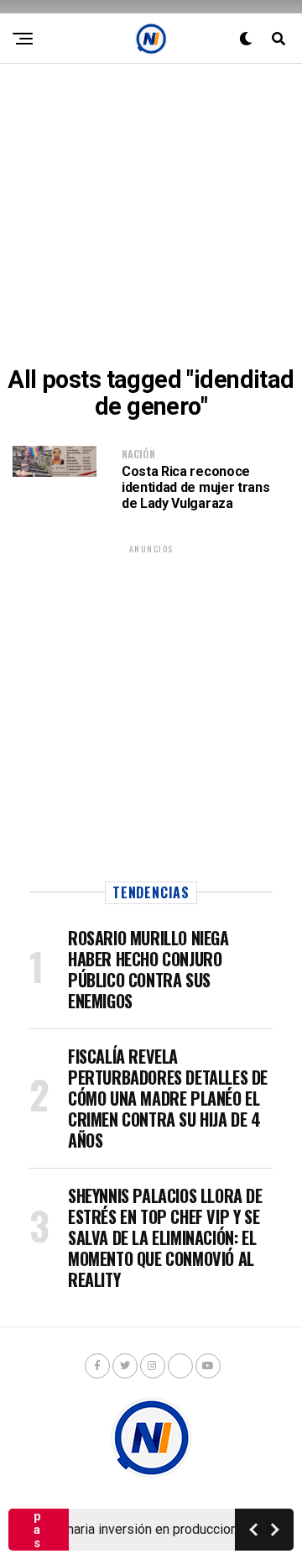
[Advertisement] (151, 215)
